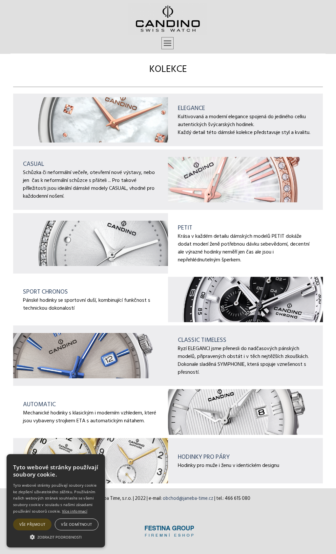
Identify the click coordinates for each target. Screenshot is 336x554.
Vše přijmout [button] (32, 524)
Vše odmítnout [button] (76, 524)
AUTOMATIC (39, 404)
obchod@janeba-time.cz (188, 498)
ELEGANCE (191, 108)
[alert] (56, 500)
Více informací (74, 511)
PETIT (185, 228)
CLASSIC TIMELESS (202, 340)
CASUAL (33, 164)
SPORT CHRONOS (45, 292)
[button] (55, 536)
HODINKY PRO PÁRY (204, 457)
